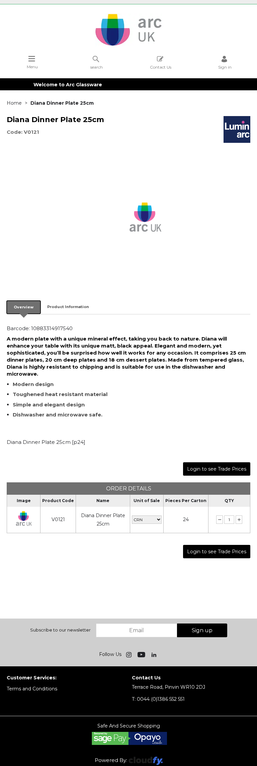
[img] (129, 654)
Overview (23, 307)
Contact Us (160, 67)
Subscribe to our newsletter (60, 630)
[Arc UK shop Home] (128, 45)
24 (186, 519)
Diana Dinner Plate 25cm (103, 519)
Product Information (68, 306)
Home (14, 103)
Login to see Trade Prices (216, 469)
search (96, 67)
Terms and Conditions (32, 689)
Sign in (225, 67)
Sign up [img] (202, 630)
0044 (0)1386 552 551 (158, 699)
